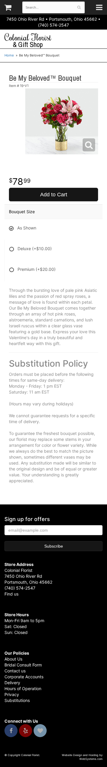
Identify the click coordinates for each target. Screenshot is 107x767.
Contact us (15, 670)
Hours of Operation (22, 688)
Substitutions (17, 700)
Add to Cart (53, 195)
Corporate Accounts (23, 676)
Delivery (12, 682)
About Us (13, 658)
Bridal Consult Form (23, 664)
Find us (11, 593)
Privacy (11, 694)
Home (9, 55)
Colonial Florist (27, 40)
